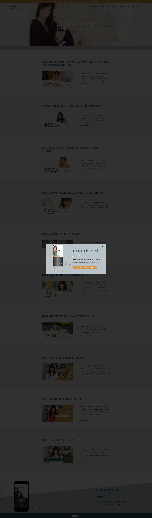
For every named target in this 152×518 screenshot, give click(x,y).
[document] (76, 259)
